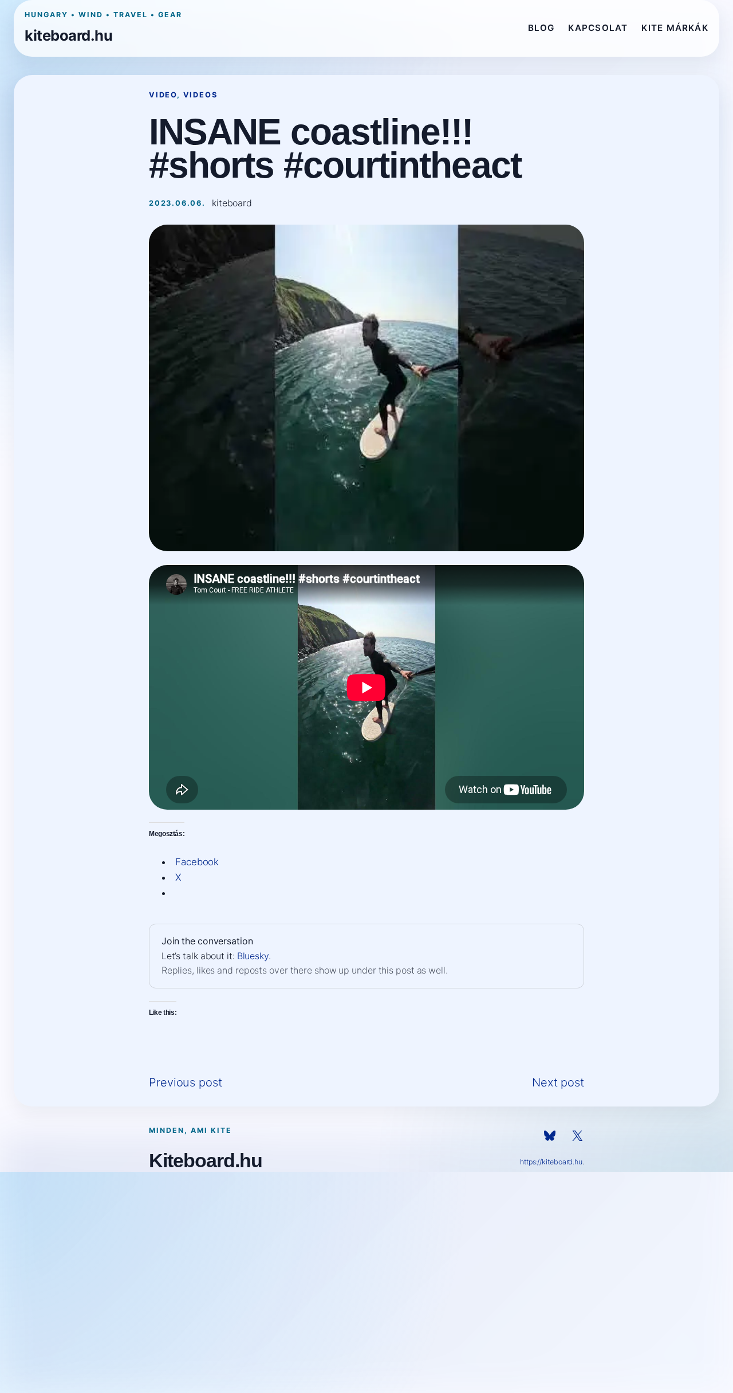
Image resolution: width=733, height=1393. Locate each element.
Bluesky (253, 956)
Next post (558, 1082)
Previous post (185, 1082)
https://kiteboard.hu (551, 1161)
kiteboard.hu (68, 35)
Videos (200, 95)
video (163, 95)
